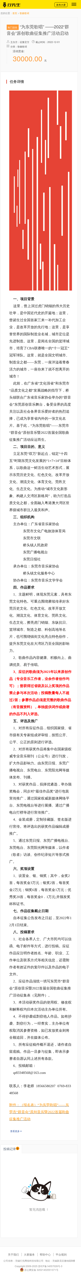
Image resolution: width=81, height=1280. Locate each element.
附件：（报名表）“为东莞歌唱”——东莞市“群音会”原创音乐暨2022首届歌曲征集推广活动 (39, 1112)
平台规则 (61, 1254)
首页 (14, 13)
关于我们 (13, 1254)
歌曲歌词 (24, 13)
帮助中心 (45, 1254)
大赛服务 (29, 1254)
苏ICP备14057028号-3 (50, 1266)
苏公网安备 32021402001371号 (41, 1269)
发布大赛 (61, 4)
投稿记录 (10, 1149)
